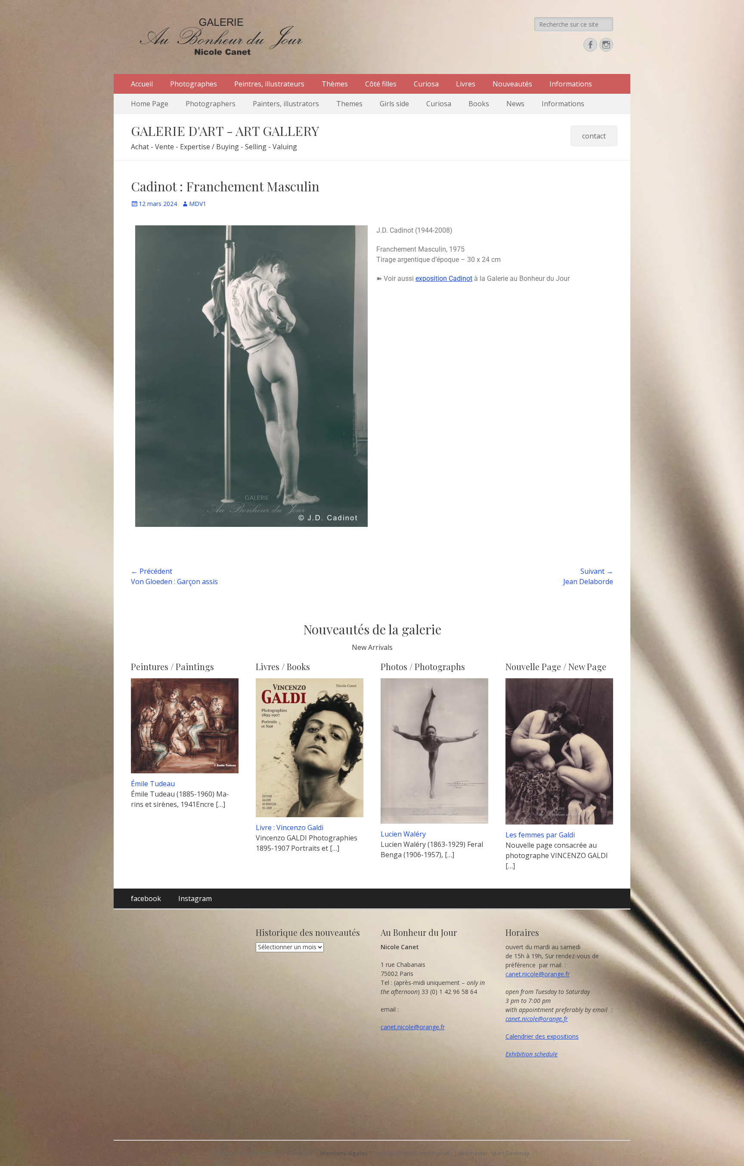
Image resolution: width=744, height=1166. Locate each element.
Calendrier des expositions (542, 1036)
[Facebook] (590, 45)
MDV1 (197, 204)
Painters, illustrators (286, 103)
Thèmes (335, 84)
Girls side (394, 103)
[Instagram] (606, 45)
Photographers (211, 103)
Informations (570, 84)
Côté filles (381, 84)
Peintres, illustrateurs (269, 84)
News (515, 103)
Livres (465, 84)
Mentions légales (343, 1153)
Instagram (195, 898)
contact (594, 136)
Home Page (149, 103)
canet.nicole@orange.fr (413, 1027)
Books (478, 103)
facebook (146, 898)
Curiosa (426, 84)
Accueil (142, 84)
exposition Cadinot (443, 278)
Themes (349, 103)
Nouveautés (512, 84)
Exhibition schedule (531, 1054)
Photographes (193, 84)
